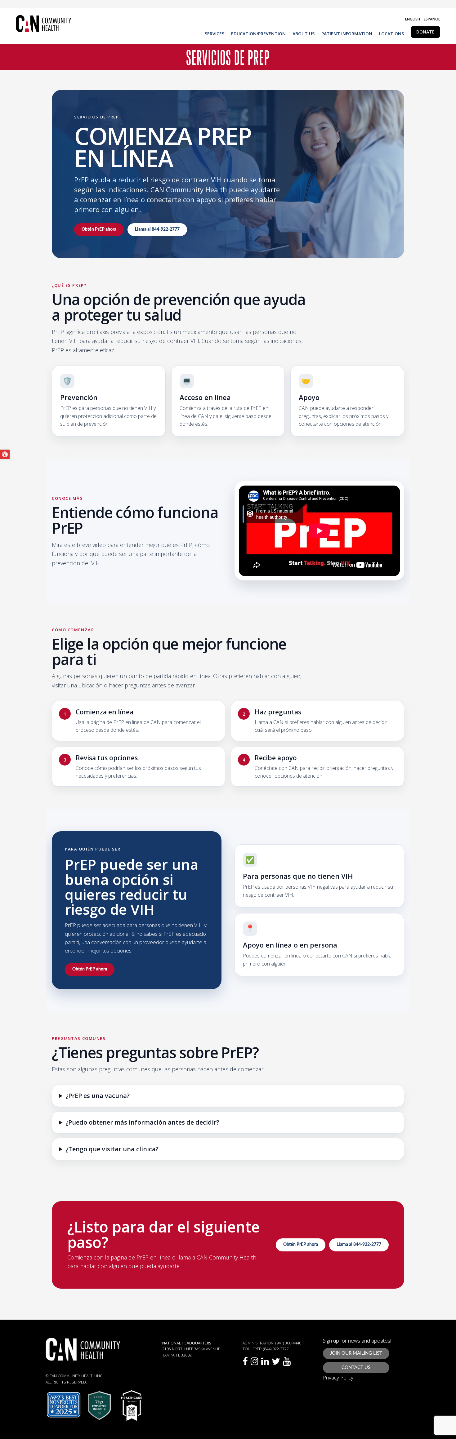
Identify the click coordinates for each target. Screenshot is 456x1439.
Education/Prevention (258, 34)
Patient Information (346, 34)
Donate (425, 32)
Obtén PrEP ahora (99, 229)
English (412, 19)
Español (432, 19)
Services (214, 34)
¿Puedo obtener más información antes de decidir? (142, 1122)
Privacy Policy (338, 1377)
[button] (5, 454)
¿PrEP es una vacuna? (97, 1096)
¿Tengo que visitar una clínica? (112, 1149)
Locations (391, 34)
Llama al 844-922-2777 (157, 229)
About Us (304, 34)
